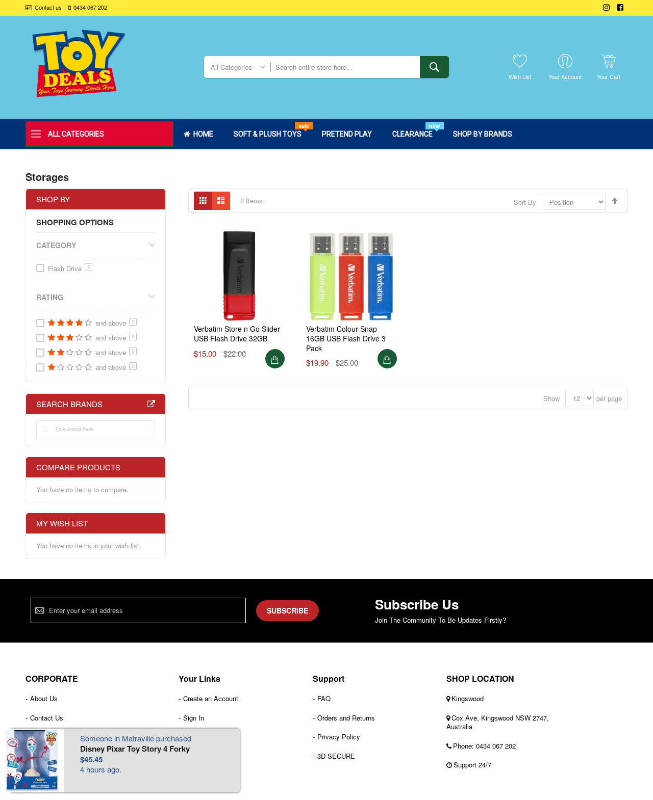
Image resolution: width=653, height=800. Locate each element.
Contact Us (46, 718)
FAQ (324, 698)
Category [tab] (56, 245)
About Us (44, 698)
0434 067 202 (90, 7)
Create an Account (210, 698)
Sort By (525, 202)
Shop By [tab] (53, 199)
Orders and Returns (346, 718)
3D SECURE (336, 756)
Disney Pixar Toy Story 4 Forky (135, 748)
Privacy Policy (338, 736)
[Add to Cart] (275, 358)
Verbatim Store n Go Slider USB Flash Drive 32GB (237, 333)
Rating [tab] (49, 297)
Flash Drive (69, 268)
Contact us (48, 7)
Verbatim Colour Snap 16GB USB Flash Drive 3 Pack (346, 338)
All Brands (151, 404)
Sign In (193, 718)
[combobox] (359, 67)
